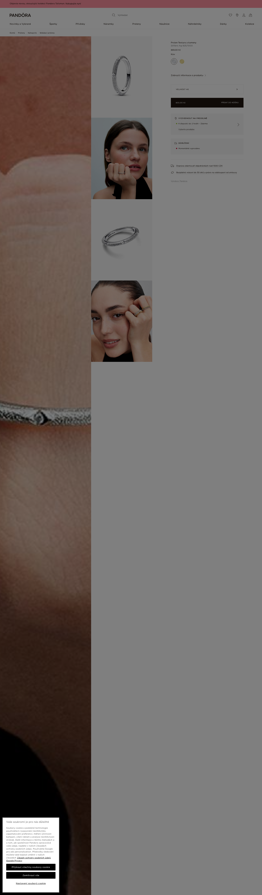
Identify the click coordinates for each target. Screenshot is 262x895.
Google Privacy (14, 860)
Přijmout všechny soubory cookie (31, 867)
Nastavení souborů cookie (31, 883)
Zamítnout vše (31, 875)
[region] (30, 855)
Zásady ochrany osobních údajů (34, 858)
